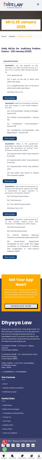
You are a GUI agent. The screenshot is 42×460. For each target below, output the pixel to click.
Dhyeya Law (17, 323)
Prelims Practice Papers (11, 409)
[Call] (4, 442)
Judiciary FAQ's (8, 425)
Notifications (7, 405)
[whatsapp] (4, 449)
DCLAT (5, 384)
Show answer (10, 98)
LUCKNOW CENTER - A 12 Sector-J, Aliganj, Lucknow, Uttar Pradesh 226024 (18, 348)
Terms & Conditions (10, 433)
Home (4, 36)
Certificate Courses (10, 392)
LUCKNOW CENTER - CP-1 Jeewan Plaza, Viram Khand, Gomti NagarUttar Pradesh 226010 (19, 356)
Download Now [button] (21, 306)
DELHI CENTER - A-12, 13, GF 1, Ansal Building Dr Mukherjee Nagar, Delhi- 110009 (18, 365)
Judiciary (12, 36)
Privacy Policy (7, 429)
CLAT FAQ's (7, 421)
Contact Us (7, 417)
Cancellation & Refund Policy (13, 413)
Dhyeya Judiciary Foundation (13, 388)
